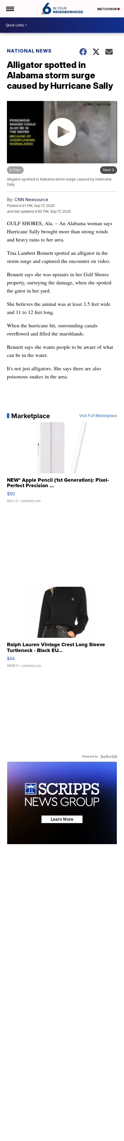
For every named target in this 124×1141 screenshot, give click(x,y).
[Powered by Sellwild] (108, 756)
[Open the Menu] (9, 8)
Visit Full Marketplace (98, 416)
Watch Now (107, 9)
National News (29, 51)
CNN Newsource (31, 199)
